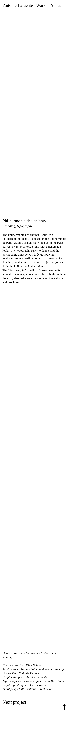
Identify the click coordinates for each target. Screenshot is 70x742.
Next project (14, 702)
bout (57, 5)
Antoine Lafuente (18, 5)
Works (41, 5)
